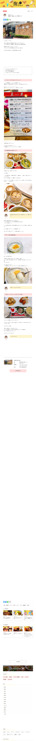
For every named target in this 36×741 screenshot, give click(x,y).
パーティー (11, 605)
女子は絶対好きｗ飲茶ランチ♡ (10, 70)
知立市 (5, 697)
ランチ (21, 605)
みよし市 (5, 705)
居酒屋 (15, 734)
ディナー (18, 605)
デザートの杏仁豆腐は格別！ (10, 71)
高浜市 (5, 703)
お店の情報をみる (18, 370)
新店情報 (4, 679)
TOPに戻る (18, 661)
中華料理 (7, 605)
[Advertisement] (18, 58)
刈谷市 (5, 691)
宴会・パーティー (10, 734)
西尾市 (5, 695)
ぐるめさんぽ (10, 679)
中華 (4, 605)
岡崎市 (5, 689)
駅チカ (15, 605)
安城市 (5, 693)
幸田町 (5, 699)
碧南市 (5, 701)
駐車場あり (24, 605)
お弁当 (28, 605)
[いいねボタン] (10, 19)
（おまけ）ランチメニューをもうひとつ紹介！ (12, 72)
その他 (19, 734)
